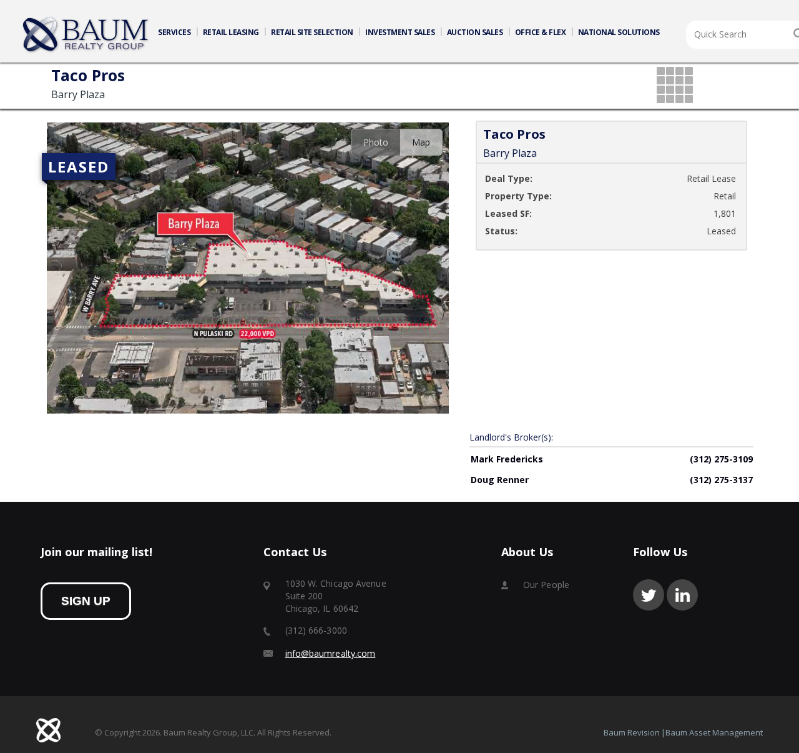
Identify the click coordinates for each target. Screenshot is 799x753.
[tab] (375, 142)
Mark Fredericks (507, 459)
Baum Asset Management (714, 732)
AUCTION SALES (475, 32)
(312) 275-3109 (721, 459)
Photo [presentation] (375, 142)
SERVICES (174, 32)
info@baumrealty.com (330, 653)
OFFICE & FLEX (540, 32)
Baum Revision (632, 732)
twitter (648, 595)
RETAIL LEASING (231, 32)
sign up (85, 600)
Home (86, 35)
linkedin (682, 595)
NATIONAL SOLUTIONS (619, 32)
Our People (546, 585)
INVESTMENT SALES (399, 32)
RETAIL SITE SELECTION (312, 32)
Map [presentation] (421, 142)
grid (675, 86)
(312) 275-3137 (721, 480)
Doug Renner (500, 480)
